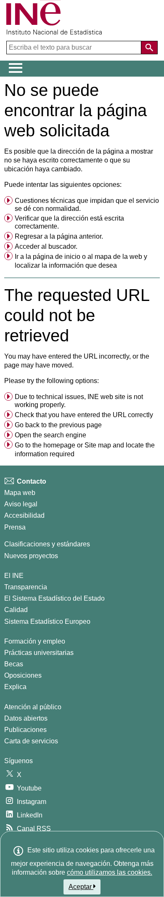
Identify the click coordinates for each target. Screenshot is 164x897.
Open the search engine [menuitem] (50, 435)
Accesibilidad (24, 515)
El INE (14, 575)
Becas (13, 664)
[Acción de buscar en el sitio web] (149, 47)
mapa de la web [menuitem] (118, 256)
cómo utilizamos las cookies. (109, 872)
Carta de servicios (31, 741)
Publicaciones (25, 729)
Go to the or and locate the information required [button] (85, 450)
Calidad (16, 609)
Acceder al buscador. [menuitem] (46, 246)
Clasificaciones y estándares (47, 544)
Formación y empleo (34, 641)
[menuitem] (82, 205)
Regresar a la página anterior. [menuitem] (59, 236)
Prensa (15, 527)
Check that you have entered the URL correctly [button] (84, 414)
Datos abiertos (26, 718)
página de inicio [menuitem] (56, 256)
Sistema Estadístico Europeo (47, 621)
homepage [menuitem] (59, 445)
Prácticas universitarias (39, 652)
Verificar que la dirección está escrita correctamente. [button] (69, 222)
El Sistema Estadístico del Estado (54, 598)
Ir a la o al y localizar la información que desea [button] (81, 261)
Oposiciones (23, 675)
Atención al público (32, 707)
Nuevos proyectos (31, 555)
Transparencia (25, 587)
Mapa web (19, 492)
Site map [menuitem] (98, 445)
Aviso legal (20, 504)
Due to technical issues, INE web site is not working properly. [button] (79, 400)
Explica (15, 686)
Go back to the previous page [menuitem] (58, 425)
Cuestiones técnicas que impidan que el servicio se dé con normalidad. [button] (87, 204)
